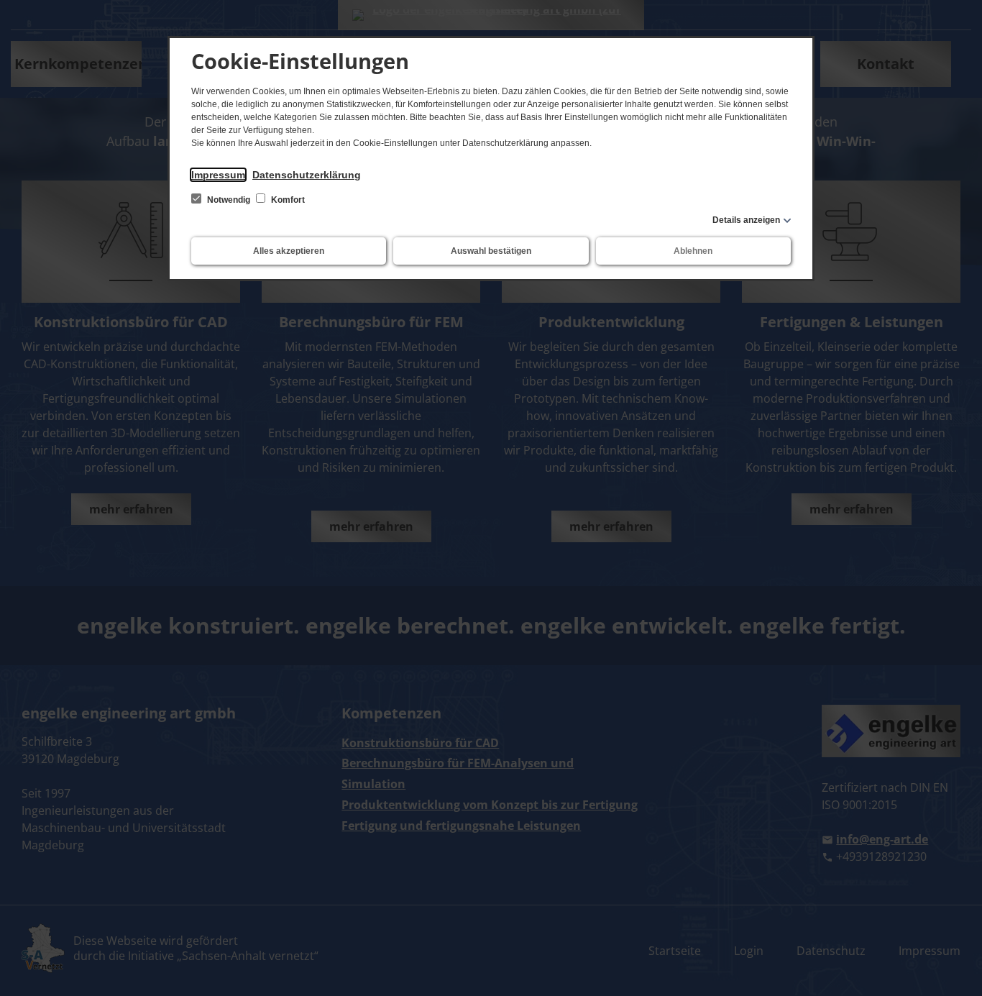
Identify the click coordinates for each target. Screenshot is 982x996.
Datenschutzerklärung (306, 175)
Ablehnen (693, 251)
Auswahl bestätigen (491, 251)
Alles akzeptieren (288, 251)
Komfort (287, 200)
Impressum (218, 175)
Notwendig (228, 200)
